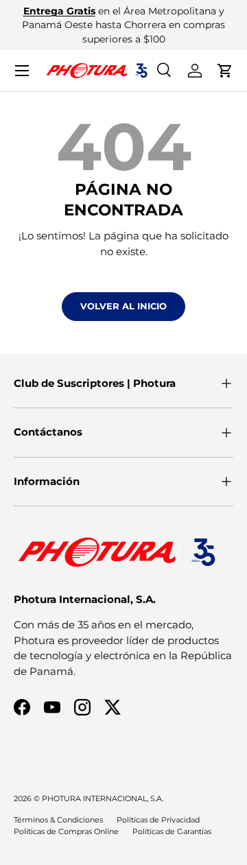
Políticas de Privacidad (158, 820)
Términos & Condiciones (58, 820)
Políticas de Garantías (171, 831)
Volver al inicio (123, 305)
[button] (225, 71)
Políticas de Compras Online (66, 831)
